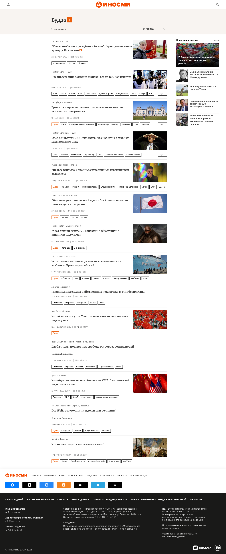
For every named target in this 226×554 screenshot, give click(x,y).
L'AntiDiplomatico (59, 256)
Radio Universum (59, 342)
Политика (57, 397)
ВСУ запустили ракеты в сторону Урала (203, 87)
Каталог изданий (14, 500)
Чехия (71, 342)
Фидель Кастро (133, 155)
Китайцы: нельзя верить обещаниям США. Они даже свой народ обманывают (90, 382)
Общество (65, 278)
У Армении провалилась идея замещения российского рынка (196, 60)
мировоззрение (106, 367)
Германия (68, 102)
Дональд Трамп (106, 94)
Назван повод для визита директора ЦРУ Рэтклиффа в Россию (204, 104)
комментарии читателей (106, 397)
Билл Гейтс (91, 94)
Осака (84, 217)
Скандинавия (79, 248)
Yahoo (144, 187)
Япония (74, 165)
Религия (77, 431)
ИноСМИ (55, 41)
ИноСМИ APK (196, 500)
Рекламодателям (80, 500)
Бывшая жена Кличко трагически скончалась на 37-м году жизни (204, 75)
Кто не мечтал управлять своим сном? (77, 444)
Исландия (65, 248)
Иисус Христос (92, 431)
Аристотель (114, 461)
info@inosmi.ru (12, 521)
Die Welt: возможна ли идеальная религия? (83, 410)
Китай (63, 94)
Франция (82, 63)
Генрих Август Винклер (108, 124)
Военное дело (75, 476)
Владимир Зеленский (128, 187)
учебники (135, 278)
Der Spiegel (56, 102)
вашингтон (76, 155)
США (70, 72)
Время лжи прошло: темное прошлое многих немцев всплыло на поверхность (87, 109)
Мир (55, 94)
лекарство (81, 303)
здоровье (69, 303)
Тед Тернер (89, 155)
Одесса (96, 278)
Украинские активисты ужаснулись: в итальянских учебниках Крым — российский (86, 263)
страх (118, 367)
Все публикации (139, 476)
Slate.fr (54, 439)
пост (102, 303)
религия (105, 431)
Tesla (133, 94)
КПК (150, 94)
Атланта (64, 155)
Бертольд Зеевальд (80, 406)
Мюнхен (145, 124)
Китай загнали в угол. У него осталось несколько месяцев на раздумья (90, 318)
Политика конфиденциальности (110, 500)
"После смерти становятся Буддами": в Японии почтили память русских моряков (90, 202)
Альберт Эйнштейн (96, 461)
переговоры (86, 397)
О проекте (62, 500)
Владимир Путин (108, 187)
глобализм (90, 367)
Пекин (72, 94)
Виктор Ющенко (120, 278)
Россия (65, 41)
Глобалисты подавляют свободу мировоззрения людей (93, 346)
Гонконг (66, 311)
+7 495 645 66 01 (13, 530)
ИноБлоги (122, 476)
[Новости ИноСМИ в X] (115, 485)
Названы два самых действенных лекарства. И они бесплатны (98, 291)
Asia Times (56, 311)
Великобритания (89, 187)
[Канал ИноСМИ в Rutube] (81, 485)
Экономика (50, 476)
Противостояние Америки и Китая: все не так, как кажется (91, 76)
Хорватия (65, 287)
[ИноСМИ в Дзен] (29, 485)
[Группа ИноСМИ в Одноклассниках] (64, 485)
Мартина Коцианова (85, 342)
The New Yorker (58, 72)
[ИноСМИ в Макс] (12, 485)
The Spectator (58, 226)
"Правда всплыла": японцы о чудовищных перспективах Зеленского (90, 171)
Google (142, 94)
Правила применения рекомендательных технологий (158, 500)
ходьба (93, 303)
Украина (65, 187)
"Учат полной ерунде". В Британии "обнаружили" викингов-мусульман (85, 232)
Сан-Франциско (78, 461)
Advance (55, 287)
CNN (100, 155)
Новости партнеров (197, 40)
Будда (59, 20)
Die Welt (55, 406)
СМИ (63, 124)
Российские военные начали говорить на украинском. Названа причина (201, 119)
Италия (72, 256)
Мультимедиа (59, 63)
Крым (145, 278)
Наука (64, 461)
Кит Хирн (127, 461)
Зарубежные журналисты (40, 500)
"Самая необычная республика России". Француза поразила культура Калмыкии (92, 48)
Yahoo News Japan (60, 165)
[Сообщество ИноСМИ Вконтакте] (47, 485)
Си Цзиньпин (122, 94)
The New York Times (60, 133)
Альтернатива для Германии (81, 124)
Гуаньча (55, 375)
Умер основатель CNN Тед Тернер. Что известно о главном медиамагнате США (90, 139)
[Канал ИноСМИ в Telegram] (98, 485)
